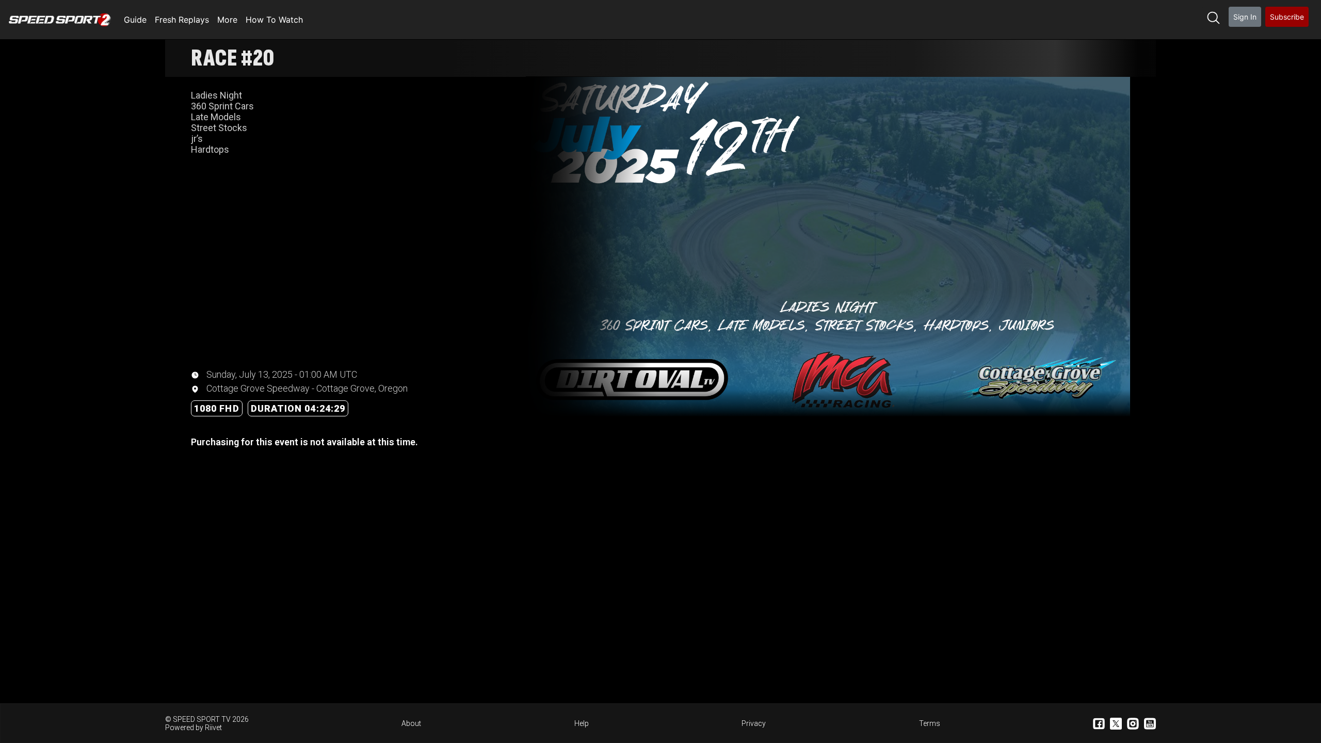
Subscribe (1287, 16)
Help (581, 723)
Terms (929, 723)
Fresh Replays (182, 19)
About (411, 723)
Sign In (1244, 16)
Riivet (213, 727)
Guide (135, 19)
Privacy (754, 723)
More (227, 19)
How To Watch (274, 19)
